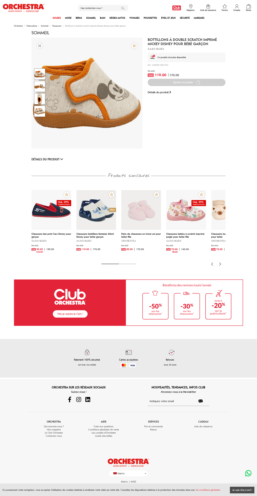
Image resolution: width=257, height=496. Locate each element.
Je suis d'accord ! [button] (242, 490)
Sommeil (91, 17)
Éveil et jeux (168, 17)
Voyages (134, 17)
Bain (102, 17)
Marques (199, 17)
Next (220, 264)
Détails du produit (158, 92)
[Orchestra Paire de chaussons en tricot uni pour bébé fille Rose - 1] (141, 210)
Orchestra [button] (54, 421)
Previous (212, 264)
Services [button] (153, 421)
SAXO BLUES (156, 48)
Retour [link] (153, 429)
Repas (79, 17)
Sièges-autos (117, 17)
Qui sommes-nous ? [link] (54, 426)
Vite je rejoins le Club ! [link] (70, 314)
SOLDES (57, 17)
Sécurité (185, 17)
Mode (68, 17)
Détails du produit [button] (45, 159)
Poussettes (150, 17)
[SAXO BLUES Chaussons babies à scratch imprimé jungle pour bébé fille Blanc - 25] (186, 210)
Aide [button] (103, 421)
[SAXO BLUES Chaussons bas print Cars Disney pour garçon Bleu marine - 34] (51, 210)
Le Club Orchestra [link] (54, 432)
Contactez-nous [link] (54, 435)
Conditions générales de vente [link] (103, 429)
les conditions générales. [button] (208, 489)
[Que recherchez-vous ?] (123, 8)
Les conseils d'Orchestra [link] (104, 432)
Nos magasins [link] (54, 429)
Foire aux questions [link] (103, 426)
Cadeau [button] (203, 421)
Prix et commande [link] (153, 426)
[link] (177, 8)
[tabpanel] (51, 225)
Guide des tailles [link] (103, 435)
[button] (134, 45)
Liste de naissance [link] (203, 426)
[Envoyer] (202, 401)
